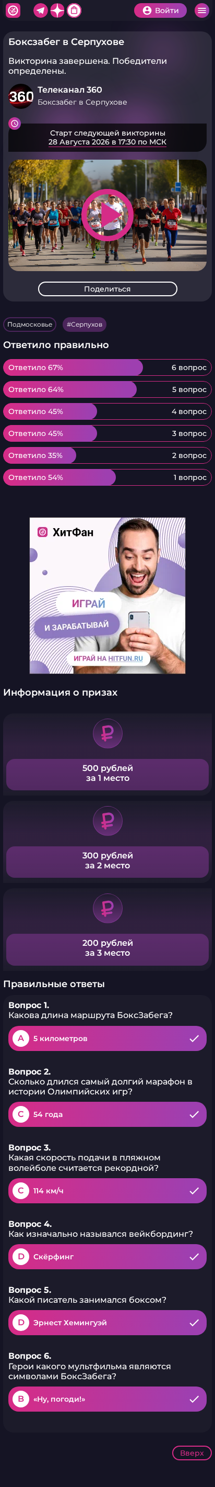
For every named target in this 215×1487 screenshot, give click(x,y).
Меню (202, 10)
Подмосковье (29, 324)
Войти (167, 10)
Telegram (40, 10)
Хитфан (13, 10)
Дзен (57, 10)
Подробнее (107, 138)
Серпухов (86, 324)
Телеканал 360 (70, 90)
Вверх (192, 1453)
